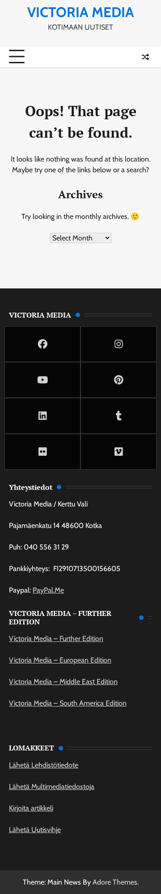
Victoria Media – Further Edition (56, 638)
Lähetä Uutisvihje (35, 829)
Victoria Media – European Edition (60, 660)
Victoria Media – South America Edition (68, 703)
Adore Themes (115, 882)
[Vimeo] (118, 452)
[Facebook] (42, 344)
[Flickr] (42, 452)
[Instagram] (118, 344)
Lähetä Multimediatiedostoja (51, 786)
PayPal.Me (48, 590)
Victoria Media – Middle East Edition (63, 681)
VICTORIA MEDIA (80, 12)
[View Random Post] (145, 57)
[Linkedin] (42, 416)
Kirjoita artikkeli (31, 808)
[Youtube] (42, 380)
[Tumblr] (118, 416)
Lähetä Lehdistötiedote (43, 765)
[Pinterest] (118, 380)
